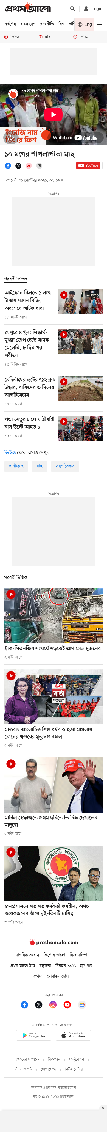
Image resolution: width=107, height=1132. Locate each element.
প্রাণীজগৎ (16, 466)
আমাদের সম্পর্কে (26, 1059)
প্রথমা (38, 976)
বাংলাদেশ (28, 24)
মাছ (39, 466)
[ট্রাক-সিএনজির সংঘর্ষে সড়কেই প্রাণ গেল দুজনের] (53, 615)
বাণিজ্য (74, 24)
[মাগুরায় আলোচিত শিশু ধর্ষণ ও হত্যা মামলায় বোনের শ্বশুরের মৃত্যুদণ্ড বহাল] (53, 696)
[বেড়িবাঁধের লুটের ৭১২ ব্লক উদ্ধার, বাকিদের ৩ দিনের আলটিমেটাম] (80, 388)
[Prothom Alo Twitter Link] (41, 1005)
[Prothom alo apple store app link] (73, 1036)
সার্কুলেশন (76, 1059)
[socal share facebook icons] (9, 168)
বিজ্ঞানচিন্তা (78, 955)
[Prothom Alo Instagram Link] (56, 1005)
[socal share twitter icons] (20, 168)
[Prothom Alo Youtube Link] (70, 1005)
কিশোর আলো (54, 955)
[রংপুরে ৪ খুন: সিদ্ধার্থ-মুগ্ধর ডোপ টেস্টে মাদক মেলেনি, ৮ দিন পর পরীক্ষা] (80, 341)
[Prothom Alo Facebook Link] (27, 1005)
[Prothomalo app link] (34, 1036)
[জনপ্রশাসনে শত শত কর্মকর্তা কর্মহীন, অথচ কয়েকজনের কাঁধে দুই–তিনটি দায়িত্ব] (53, 873)
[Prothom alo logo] (53, 944)
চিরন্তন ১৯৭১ (65, 966)
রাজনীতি (47, 24)
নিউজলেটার (74, 1069)
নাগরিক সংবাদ (27, 955)
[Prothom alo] (27, 8)
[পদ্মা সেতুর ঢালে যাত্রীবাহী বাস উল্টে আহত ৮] (80, 428)
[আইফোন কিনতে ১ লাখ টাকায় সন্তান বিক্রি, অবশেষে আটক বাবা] (80, 301)
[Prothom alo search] (72, 8)
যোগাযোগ (48, 1069)
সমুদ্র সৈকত (65, 466)
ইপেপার (86, 966)
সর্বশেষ (10, 24)
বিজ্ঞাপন (54, 1059)
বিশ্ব (61, 24)
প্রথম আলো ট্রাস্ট (22, 966)
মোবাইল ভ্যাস (58, 976)
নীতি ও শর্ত (23, 1069)
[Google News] (82, 1006)
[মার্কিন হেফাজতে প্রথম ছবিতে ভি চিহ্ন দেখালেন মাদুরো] (53, 785)
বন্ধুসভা (45, 966)
